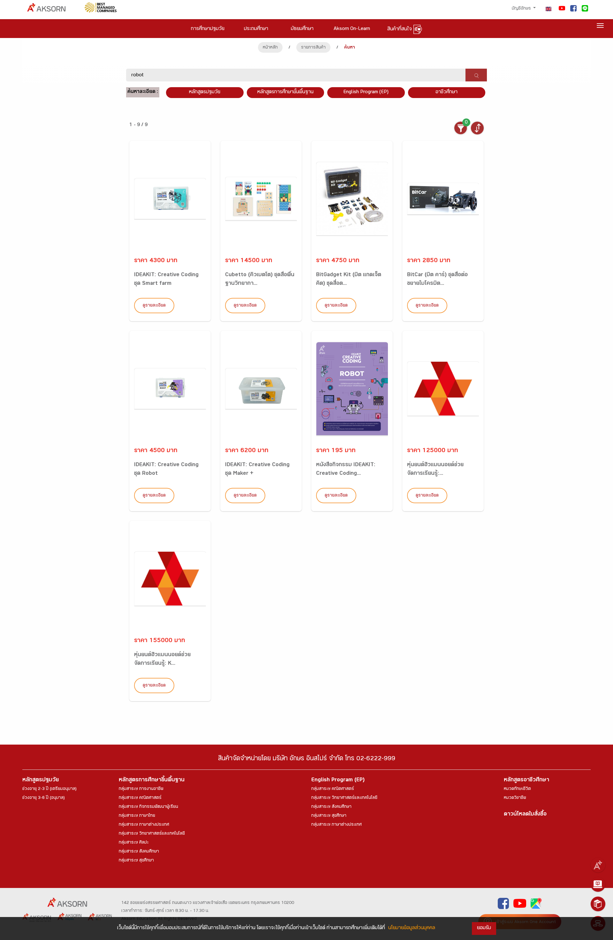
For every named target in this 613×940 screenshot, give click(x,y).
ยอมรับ (484, 928)
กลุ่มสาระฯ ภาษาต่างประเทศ (144, 825)
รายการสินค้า (313, 48)
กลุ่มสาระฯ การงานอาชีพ (141, 789)
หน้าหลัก (270, 48)
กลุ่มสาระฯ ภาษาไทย (137, 816)
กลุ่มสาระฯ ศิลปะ (133, 843)
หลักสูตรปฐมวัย (40, 780)
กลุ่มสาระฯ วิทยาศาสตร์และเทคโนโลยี (152, 834)
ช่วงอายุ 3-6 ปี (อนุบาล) (43, 798)
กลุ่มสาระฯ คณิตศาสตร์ (140, 798)
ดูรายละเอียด (154, 306)
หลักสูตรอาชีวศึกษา (526, 780)
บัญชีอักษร (522, 9)
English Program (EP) (366, 92)
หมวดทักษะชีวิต (517, 789)
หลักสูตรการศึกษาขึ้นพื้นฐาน (152, 780)
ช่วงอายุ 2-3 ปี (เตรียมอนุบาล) (49, 789)
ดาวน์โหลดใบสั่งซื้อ (525, 814)
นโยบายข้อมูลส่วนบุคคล (411, 928)
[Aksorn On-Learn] (598, 884)
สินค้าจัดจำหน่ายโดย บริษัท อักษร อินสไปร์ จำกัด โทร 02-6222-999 (306, 759)
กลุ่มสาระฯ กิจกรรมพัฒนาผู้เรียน (148, 807)
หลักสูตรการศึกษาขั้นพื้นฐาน (285, 92)
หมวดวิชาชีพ (515, 798)
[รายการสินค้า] (598, 904)
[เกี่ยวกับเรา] (598, 865)
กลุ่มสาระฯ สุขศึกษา (136, 861)
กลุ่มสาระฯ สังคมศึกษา (139, 852)
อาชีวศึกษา (446, 92)
